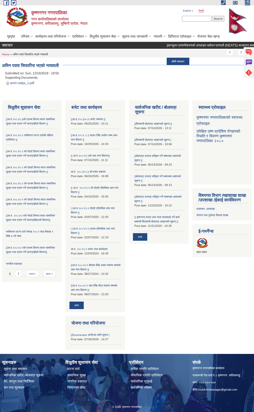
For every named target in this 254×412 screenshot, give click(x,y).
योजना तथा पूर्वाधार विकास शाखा (212, 215)
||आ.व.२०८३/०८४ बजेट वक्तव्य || (88, 119)
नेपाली (201, 10)
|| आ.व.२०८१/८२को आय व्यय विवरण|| (90, 155)
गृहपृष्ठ (11, 36)
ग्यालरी (158, 36)
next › (32, 273)
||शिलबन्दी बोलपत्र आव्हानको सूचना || (153, 123)
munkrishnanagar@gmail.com (217, 389)
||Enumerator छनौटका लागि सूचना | (90, 334)
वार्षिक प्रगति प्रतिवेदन (145, 369)
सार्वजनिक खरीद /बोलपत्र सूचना (23, 375)
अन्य (76, 305)
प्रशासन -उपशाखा (205, 208)
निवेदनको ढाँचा (76, 387)
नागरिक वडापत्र (14, 263)
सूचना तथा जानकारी (135, 36)
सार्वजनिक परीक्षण (141, 387)
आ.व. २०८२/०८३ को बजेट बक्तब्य (88, 171)
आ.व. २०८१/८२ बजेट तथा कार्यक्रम (89, 249)
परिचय (25, 36)
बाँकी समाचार (171, 61)
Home (6, 54)
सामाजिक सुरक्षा (76, 375)
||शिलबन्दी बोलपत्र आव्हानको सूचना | (152, 139)
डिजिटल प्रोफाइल (179, 36)
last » (49, 273)
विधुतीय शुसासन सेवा (103, 36)
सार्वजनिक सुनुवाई (141, 381)
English (187, 10)
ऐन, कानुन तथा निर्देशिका (19, 381)
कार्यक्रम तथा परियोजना (50, 36)
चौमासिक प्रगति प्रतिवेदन (147, 375)
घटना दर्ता (73, 369)
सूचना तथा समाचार (15, 369)
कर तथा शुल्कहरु (14, 387)
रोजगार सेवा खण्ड (208, 36)
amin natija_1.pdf (22, 83)
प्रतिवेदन (78, 36)
